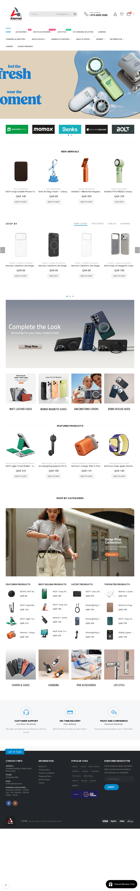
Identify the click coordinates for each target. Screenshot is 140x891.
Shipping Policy (45, 776)
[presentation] (3, 85)
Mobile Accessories (25, 263)
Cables (112, 223)
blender (93, 781)
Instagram (15, 803)
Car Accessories (59, 463)
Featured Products (29, 463)
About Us (42, 766)
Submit (111, 787)
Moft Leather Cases (21, 409)
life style (119, 685)
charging (53, 685)
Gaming (84, 781)
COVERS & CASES (21, 685)
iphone (75, 766)
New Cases (80, 223)
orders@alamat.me (14, 783)
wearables (95, 771)
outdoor (85, 771)
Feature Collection (13, 463)
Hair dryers (76, 776)
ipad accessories (86, 685)
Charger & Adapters (79, 463)
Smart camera (94, 766)
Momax (81, 189)
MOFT (15, 189)
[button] (68, 135)
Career (41, 783)
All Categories (62, 14)
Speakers (75, 771)
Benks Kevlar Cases (119, 409)
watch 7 (75, 781)
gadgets (75, 785)
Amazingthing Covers (86, 409)
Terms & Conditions (47, 773)
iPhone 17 (13, 263)
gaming (125, 223)
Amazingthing (47, 463)
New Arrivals (23, 189)
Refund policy (44, 779)
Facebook (8, 803)
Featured (97, 223)
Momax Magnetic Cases (53, 409)
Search (75, 14)
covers (83, 766)
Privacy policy (44, 769)
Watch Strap (88, 776)
